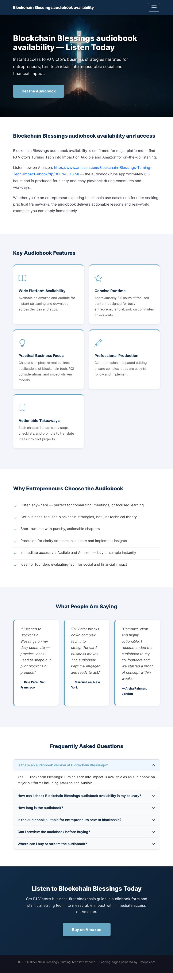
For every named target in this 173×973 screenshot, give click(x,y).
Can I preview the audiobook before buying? (54, 832)
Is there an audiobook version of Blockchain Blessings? (63, 765)
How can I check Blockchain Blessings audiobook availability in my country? (79, 796)
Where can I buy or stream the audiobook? (52, 844)
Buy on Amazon (86, 929)
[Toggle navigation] (154, 7)
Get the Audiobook (39, 91)
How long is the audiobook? (40, 808)
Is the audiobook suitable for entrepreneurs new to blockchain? (70, 820)
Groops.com (146, 962)
